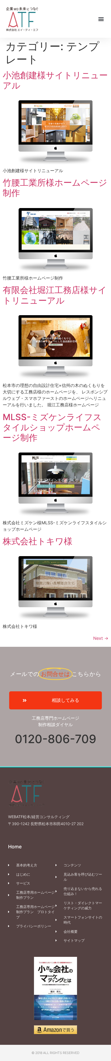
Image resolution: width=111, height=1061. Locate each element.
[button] (101, 18)
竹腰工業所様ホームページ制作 (55, 187)
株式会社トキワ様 (37, 541)
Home (15, 846)
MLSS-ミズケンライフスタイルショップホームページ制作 (52, 427)
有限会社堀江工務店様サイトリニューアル (55, 295)
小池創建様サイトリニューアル (55, 80)
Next (100, 638)
